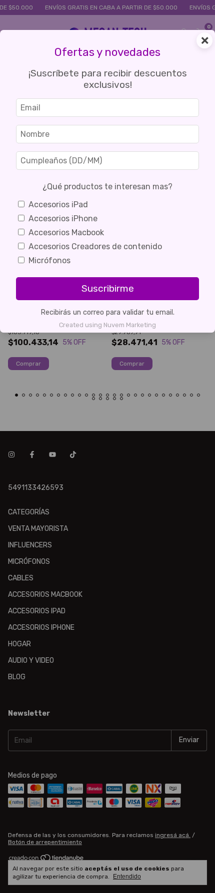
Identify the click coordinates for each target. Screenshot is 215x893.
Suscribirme (108, 288)
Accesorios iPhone (63, 218)
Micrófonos (49, 260)
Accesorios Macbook (66, 232)
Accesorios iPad (58, 204)
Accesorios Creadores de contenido (95, 246)
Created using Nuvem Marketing (107, 325)
